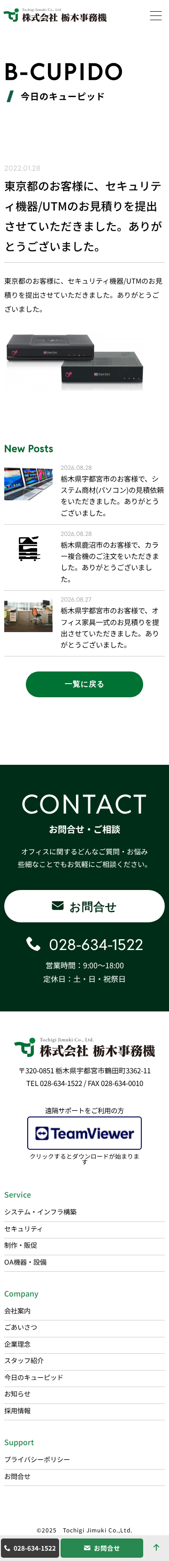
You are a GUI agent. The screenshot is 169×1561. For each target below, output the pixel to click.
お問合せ (107, 1548)
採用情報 (17, 1410)
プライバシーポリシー (37, 1459)
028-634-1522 (35, 1548)
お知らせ (17, 1393)
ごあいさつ (20, 1327)
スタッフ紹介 (24, 1360)
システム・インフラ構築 (40, 1211)
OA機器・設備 (25, 1262)
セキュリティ (23, 1228)
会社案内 (17, 1310)
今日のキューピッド (33, 1377)
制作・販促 (20, 1245)
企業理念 (17, 1344)
